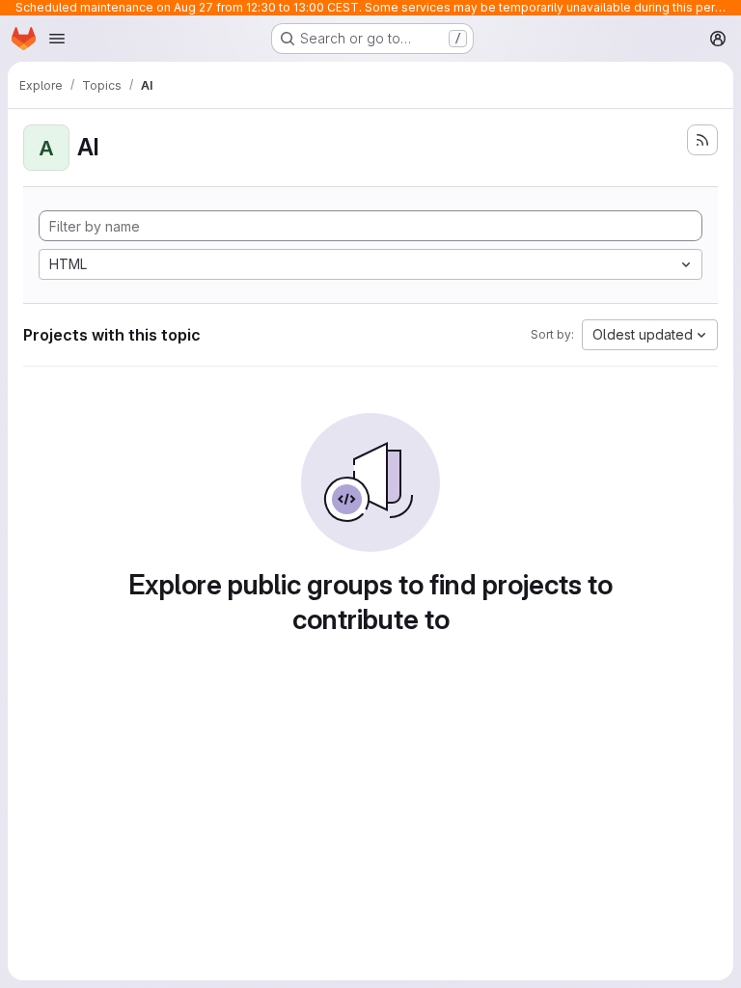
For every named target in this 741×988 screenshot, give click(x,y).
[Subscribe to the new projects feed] (702, 139)
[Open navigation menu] (56, 38)
